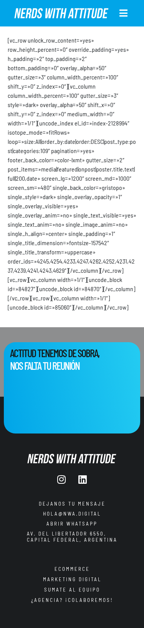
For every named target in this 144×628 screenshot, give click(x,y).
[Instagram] (61, 479)
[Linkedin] (82, 479)
